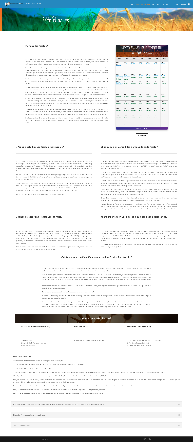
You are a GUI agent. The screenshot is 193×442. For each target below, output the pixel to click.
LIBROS (183, 4)
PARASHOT (166, 4)
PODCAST (176, 4)
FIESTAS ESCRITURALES (143, 4)
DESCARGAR (142, 135)
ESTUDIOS (155, 4)
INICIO (131, 4)
